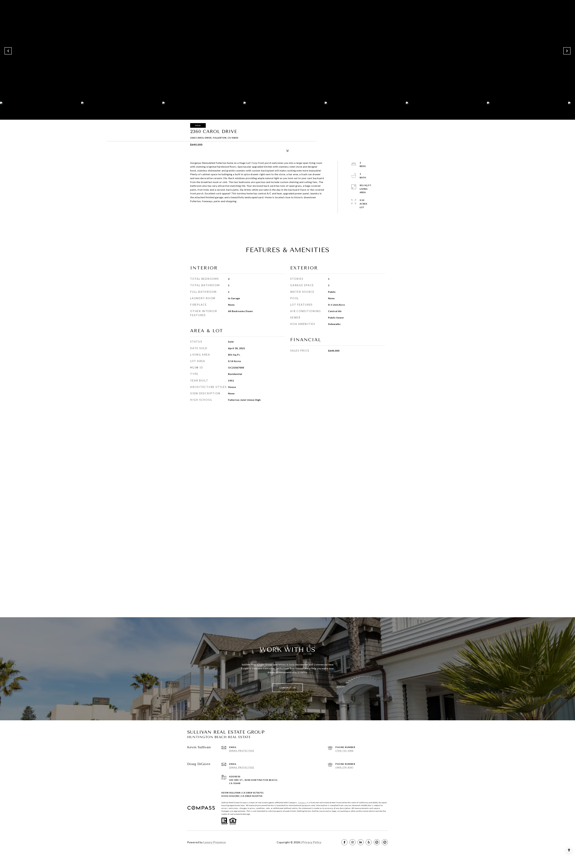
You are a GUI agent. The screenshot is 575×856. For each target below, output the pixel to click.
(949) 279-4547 (344, 767)
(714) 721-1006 (344, 750)
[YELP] (369, 842)
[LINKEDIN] (361, 842)
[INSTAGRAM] (352, 842)
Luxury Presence (214, 842)
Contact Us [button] (287, 687)
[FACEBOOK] (344, 842)
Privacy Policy (311, 842)
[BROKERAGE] (377, 842)
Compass (302, 802)
